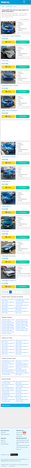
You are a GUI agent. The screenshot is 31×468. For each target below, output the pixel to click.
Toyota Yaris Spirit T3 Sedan (10, 85)
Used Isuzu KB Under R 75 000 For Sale (22, 391)
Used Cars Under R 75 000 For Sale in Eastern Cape (22, 320)
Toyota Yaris (5, 231)
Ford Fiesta (5, 60)
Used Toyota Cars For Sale (22, 440)
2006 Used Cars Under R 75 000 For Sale (22, 347)
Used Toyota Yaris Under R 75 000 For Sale (8, 397)
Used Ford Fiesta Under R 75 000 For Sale (22, 394)
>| (22, 292)
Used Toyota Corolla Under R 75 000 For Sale (22, 385)
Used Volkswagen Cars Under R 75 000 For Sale (22, 300)
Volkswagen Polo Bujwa (9, 256)
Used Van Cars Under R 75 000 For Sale (8, 367)
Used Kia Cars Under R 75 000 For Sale (22, 309)
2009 (14, 6)
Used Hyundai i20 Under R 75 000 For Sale (22, 388)
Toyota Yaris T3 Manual (8, 156)
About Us (3, 440)
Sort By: (24, 19)
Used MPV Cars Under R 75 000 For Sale (22, 367)
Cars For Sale (9, 6)
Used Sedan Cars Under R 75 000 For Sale (22, 361)
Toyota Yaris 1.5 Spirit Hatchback (11, 36)
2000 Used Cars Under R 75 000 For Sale (22, 341)
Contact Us (3, 442)
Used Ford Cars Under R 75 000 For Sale (8, 303)
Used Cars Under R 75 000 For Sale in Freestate (22, 326)
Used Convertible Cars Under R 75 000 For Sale (8, 373)
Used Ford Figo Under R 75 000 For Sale (8, 385)
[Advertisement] (15, 130)
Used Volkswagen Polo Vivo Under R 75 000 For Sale (8, 388)
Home (3, 6)
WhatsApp (23, 42)
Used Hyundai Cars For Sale (22, 445)
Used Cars (3, 432)
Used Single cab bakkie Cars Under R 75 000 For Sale (22, 364)
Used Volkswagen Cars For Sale (22, 442)
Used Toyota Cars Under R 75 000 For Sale (8, 300)
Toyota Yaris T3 (6, 206)
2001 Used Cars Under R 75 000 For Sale (8, 347)
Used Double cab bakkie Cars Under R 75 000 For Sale (8, 370)
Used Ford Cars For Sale (22, 447)
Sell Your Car (21, 432)
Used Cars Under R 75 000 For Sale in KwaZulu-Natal (8, 326)
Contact (9, 42)
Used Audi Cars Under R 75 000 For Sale (22, 312)
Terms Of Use (4, 466)
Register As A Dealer (21, 434)
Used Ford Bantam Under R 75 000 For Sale (22, 400)
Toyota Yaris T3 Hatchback (9, 110)
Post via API (19, 436)
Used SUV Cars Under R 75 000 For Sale (8, 364)
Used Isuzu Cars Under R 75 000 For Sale (22, 306)
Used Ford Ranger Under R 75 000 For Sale (8, 391)
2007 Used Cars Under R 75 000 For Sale (8, 344)
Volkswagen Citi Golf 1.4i (9, 280)
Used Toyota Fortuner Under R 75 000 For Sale (8, 400)
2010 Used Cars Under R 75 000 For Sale (22, 353)
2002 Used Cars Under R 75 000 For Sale (22, 350)
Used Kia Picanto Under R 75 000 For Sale (22, 397)
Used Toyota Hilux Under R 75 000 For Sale (22, 382)
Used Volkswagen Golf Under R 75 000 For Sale (8, 394)
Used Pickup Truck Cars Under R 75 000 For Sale (21, 370)
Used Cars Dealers (5, 434)
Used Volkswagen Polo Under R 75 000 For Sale (8, 382)
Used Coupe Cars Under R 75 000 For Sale (22, 373)
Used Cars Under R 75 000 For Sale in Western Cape (22, 323)
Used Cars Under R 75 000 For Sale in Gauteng (8, 320)
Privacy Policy (12, 466)
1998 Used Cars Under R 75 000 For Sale (22, 344)
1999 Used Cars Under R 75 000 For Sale (8, 353)
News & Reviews (4, 444)
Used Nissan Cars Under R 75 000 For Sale (8, 309)
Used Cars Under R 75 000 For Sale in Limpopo (8, 332)
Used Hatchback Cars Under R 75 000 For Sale (8, 361)
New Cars (18, 449)
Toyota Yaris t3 (6, 181)
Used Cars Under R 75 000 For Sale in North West (8, 329)
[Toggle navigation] (28, 2)
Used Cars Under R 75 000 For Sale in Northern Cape (22, 329)
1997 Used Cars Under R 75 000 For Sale (8, 341)
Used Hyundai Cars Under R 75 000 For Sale (22, 303)
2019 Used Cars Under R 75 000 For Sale (8, 350)
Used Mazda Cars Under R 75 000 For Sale (8, 312)
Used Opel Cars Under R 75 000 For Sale (8, 306)
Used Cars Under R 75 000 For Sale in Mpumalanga (8, 323)
